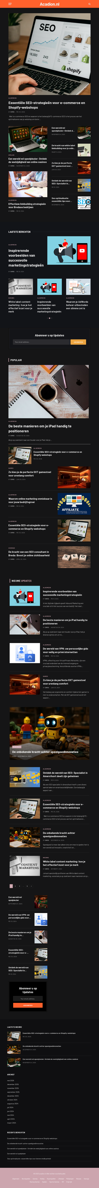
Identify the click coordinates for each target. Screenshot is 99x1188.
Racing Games (35, 1182)
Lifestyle (61, 1179)
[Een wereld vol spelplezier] (41, 901)
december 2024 (13, 1096)
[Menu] (10, 4)
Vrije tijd (69, 1182)
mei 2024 (10, 1115)
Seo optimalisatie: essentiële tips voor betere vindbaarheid (61, 200)
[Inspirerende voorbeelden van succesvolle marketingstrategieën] (72, 250)
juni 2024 (10, 1111)
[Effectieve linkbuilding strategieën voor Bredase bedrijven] (27, 184)
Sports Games (54, 1182)
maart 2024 (11, 1123)
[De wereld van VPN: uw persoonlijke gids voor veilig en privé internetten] (25, 653)
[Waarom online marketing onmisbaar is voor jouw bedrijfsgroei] (74, 504)
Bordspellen (26, 1179)
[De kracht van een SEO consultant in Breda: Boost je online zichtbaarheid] (74, 557)
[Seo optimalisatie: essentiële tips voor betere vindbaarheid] (84, 202)
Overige (11, 548)
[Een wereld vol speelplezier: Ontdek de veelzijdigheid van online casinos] (27, 139)
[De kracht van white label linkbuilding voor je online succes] (84, 150)
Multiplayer (70, 1179)
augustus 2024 (12, 1104)
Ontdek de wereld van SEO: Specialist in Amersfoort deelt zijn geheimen (62, 182)
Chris (12, 166)
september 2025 (13, 1092)
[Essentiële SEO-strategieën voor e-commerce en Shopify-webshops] (49, 54)
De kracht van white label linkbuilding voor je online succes (63, 147)
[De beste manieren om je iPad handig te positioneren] (48, 391)
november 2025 (13, 1088)
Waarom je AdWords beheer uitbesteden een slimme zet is (77, 305)
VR (63, 1182)
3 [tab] (52, 318)
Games (11, 468)
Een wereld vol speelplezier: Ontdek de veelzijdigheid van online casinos (27, 160)
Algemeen (12, 200)
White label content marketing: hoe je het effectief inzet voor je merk (20, 306)
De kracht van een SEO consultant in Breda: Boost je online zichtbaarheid (29, 553)
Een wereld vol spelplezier (15, 898)
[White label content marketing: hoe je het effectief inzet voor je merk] (20, 287)
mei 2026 (10, 1080)
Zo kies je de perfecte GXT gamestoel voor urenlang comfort (62, 164)
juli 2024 (10, 1107)
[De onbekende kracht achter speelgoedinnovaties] (49, 733)
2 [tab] (50, 318)
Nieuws (11, 298)
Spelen (11, 155)
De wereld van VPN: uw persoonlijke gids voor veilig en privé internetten (65, 650)
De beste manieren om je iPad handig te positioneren (39, 428)
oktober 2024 (12, 1100)
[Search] (89, 4)
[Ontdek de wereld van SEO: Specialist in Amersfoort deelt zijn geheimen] (84, 185)
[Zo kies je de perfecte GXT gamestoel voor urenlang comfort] (84, 167)
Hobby (42, 1179)
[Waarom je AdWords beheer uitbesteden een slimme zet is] (78, 287)
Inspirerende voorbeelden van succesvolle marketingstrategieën (26, 257)
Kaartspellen (51, 1179)
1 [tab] (47, 318)
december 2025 (13, 1084)
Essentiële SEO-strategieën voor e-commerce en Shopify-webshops (46, 105)
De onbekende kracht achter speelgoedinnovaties (45, 752)
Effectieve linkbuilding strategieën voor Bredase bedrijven (27, 205)
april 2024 (11, 1119)
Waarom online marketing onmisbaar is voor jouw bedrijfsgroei (30, 500)
